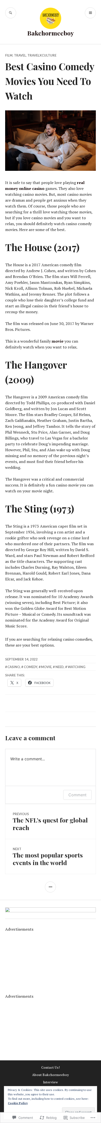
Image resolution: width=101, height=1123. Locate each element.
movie (57, 341)
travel (20, 55)
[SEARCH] (10, 12)
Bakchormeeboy (50, 33)
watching (76, 667)
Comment (77, 794)
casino (13, 667)
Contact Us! (50, 1067)
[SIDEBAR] (50, 886)
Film (9, 55)
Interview (50, 1082)
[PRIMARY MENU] (90, 12)
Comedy (30, 667)
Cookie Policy (18, 1103)
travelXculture (41, 55)
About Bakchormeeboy (50, 1075)
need (59, 667)
